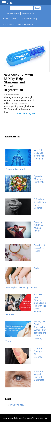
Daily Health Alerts (12, 94)
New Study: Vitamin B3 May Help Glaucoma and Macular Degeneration (18, 82)
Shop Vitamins (13, 13)
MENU (9, 3)
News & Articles (28, 19)
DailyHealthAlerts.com (22, 418)
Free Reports (8, 24)
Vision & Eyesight (25, 24)
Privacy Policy (17, 404)
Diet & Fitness (28, 13)
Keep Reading (24, 113)
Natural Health (10, 19)
